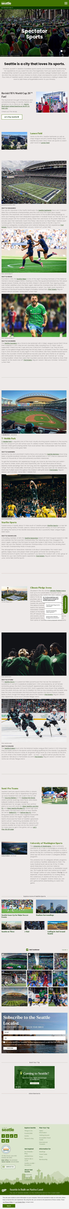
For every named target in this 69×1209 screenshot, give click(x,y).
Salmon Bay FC (25, 812)
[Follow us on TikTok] (11, 1136)
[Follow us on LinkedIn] (7, 1141)
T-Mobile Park (7, 441)
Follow (64, 949)
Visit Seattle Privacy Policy (35, 1045)
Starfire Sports (52, 525)
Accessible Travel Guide (44, 1139)
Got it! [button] (9, 1205)
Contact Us (10, 1167)
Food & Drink (28, 1133)
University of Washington (42, 846)
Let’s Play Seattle (10, 117)
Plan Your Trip (44, 1128)
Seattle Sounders (11, 343)
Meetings (42, 1152)
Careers (27, 1177)
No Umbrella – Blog (29, 1153)
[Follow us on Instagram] (7, 1136)
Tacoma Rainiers (10, 798)
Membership (43, 1160)
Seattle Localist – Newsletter (30, 1164)
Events (27, 1136)
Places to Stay (29, 1139)
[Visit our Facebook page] (3, 1136)
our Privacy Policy (8, 1202)
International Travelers (43, 1143)
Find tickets (28, 360)
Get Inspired (29, 1149)
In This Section (6, 8)
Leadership (28, 1175)
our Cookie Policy (20, 1202)
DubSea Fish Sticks (28, 798)
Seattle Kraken (10, 748)
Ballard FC (13, 812)
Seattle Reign (21, 279)
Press (41, 1157)
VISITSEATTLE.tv (29, 1156)
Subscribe (10, 1048)
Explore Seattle (30, 1128)
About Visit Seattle (29, 1171)
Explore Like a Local (29, 1160)
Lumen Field (45, 143)
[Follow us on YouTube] (3, 1141)
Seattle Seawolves (31, 538)
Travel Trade (43, 1154)
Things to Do (29, 1131)
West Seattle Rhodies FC (16, 808)
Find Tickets (52, 289)
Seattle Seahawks (45, 210)
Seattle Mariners (53, 454)
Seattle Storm (10, 682)
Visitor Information (43, 1132)
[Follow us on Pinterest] (15, 1136)
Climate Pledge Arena (58, 591)
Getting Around (44, 1135)
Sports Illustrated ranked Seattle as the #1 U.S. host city (16, 106)
